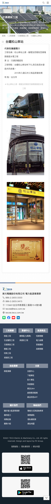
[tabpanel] (25, 19)
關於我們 (14, 405)
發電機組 (39, 344)
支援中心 (30, 371)
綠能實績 (14, 365)
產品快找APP (32, 397)
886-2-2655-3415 (14, 301)
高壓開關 (39, 349)
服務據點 (30, 415)
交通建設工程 (9, 344)
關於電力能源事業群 (12, 411)
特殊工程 (7, 353)
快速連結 (30, 384)
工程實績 (10, 330)
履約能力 (7, 415)
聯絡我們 (37, 405)
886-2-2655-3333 (14, 297)
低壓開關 (39, 336)
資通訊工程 (8, 357)
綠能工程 (7, 336)
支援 (37, 365)
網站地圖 (30, 423)
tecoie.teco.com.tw (15, 312)
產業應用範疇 (32, 393)
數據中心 (26, 330)
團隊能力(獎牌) (25, 336)
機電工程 (7, 349)
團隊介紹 (7, 423)
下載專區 (30, 375)
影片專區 (30, 380)
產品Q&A (31, 388)
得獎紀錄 (7, 419)
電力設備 (39, 340)
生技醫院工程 (9, 340)
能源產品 (41, 330)
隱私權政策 (31, 419)
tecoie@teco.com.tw (15, 308)
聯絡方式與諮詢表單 (35, 411)
